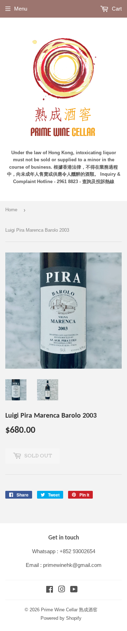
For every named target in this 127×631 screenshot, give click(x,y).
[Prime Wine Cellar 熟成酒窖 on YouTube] (74, 590)
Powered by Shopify (61, 618)
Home (11, 209)
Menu (20, 9)
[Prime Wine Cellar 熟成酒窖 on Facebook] (49, 590)
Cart (116, 9)
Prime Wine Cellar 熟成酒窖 (69, 609)
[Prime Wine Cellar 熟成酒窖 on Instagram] (61, 590)
